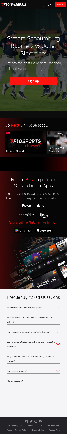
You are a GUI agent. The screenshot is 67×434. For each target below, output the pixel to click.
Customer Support (14, 425)
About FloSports (53, 425)
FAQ (40, 425)
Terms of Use (54, 430)
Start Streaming (25, 145)
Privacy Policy (38, 430)
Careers (30, 425)
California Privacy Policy (17, 430)
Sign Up (60, 4)
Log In (49, 4)
